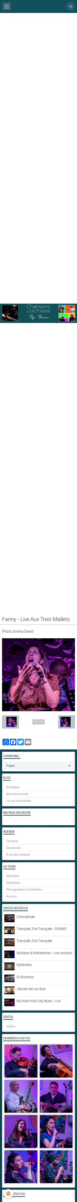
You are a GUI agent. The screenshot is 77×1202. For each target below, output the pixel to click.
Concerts (12, 841)
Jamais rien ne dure (31, 989)
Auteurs (11, 896)
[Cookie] (8, 1193)
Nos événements (17, 794)
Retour (38, 721)
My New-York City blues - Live (39, 1001)
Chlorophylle (26, 917)
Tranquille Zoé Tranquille (34, 941)
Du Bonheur (25, 977)
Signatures (13, 847)
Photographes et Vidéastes (24, 889)
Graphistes (13, 882)
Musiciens (12, 876)
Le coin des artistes (18, 800)
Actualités (13, 787)
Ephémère (24, 965)
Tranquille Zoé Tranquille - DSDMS (42, 929)
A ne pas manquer (18, 854)
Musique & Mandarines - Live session (44, 953)
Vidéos (10, 1026)
